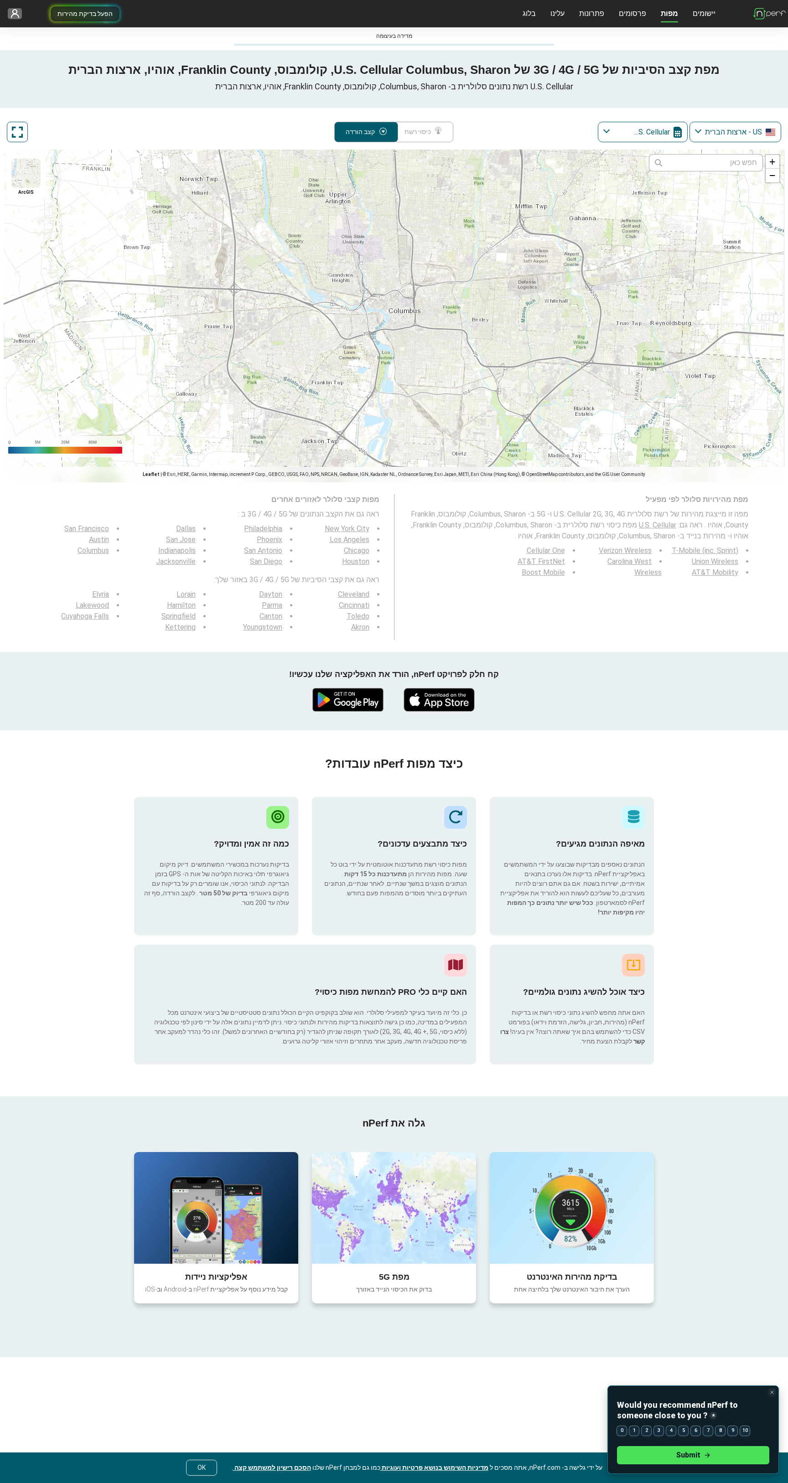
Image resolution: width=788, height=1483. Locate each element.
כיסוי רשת (417, 131)
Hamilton (181, 605)
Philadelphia (263, 528)
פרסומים (632, 13)
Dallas (186, 528)
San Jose (181, 539)
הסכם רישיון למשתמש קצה (272, 1467)
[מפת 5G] (394, 1208)
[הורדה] (439, 699)
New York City (347, 528)
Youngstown (262, 627)
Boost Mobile (543, 572)
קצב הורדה (360, 131)
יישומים (704, 13)
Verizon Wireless (625, 550)
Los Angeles (349, 539)
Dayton (270, 594)
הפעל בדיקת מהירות (85, 13)
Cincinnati (354, 605)
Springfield (178, 616)
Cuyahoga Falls (85, 616)
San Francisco (86, 528)
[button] (772, 162)
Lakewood (92, 605)
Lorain (186, 594)
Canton (270, 616)
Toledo (358, 616)
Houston (355, 561)
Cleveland (353, 594)
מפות (669, 13)
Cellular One (546, 550)
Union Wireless (715, 561)
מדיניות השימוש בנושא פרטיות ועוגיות (434, 1467)
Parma (272, 605)
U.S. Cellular (657, 525)
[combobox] (735, 132)
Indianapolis (177, 550)
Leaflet (151, 474)
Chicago (356, 550)
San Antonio (263, 550)
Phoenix (269, 539)
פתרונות (591, 13)
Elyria (100, 594)
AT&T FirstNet (541, 561)
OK (201, 1467)
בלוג (529, 13)
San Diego (266, 561)
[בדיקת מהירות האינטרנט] (572, 1207)
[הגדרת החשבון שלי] (18, 14)
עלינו (557, 13)
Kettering (180, 627)
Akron (360, 627)
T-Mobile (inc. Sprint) (705, 550)
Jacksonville (176, 561)
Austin (99, 539)
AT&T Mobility (715, 572)
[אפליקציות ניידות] (216, 1207)
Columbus (93, 550)
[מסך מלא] (17, 132)
